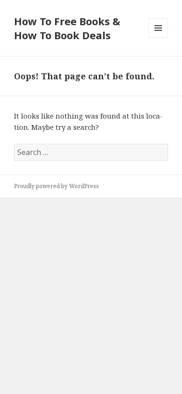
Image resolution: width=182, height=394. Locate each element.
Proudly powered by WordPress (56, 186)
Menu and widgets (158, 37)
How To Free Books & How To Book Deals (67, 28)
